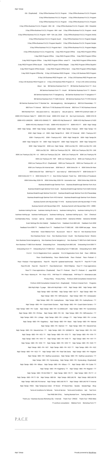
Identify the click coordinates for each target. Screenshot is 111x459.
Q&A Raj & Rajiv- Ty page (37, 287)
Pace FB (46, 262)
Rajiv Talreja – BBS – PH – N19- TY (59, 343)
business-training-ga (23, 214)
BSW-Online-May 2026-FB (34, 180)
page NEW (92, 270)
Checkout (92, 214)
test (86, 390)
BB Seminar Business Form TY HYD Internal (81, 99)
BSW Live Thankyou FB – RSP (46, 159)
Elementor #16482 (75, 219)
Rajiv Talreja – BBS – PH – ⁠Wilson (31, 364)
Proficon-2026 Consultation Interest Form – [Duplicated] (49, 283)
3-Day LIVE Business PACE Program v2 (32, 82)
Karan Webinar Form (48, 232)
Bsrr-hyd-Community (77, 116)
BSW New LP (60, 167)
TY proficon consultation (60, 403)
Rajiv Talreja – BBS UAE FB (67, 377)
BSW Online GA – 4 (73, 167)
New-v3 (77, 232)
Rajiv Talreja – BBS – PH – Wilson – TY (57, 364)
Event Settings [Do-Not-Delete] (37, 223)
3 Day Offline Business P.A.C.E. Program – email (79, 30)
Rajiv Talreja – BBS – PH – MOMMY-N (61, 330)
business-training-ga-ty (40, 214)
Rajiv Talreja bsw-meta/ (44, 386)
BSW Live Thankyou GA (67, 163)
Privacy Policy (49, 279)
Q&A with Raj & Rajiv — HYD (57, 287)
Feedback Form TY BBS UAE (63, 227)
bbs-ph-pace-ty (67, 112)
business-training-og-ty (74, 214)
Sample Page (86, 386)
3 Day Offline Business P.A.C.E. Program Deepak (79, 39)
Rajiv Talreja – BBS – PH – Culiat (27, 309)
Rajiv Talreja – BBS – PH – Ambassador (83, 296)
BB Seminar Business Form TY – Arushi (53, 90)
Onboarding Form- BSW (88, 249)
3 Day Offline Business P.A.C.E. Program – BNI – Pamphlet (76, 26)
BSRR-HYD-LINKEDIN (25, 120)
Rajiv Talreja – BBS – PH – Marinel (84, 321)
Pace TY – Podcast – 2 (79, 270)
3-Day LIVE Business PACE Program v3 (60, 82)
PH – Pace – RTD (45, 274)
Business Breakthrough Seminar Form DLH (41, 193)
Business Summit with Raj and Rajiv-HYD (46, 206)
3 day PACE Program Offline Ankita (84, 60)
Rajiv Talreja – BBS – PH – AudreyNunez (50, 300)
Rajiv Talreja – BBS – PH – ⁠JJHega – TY (58, 317)
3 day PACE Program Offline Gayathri (83, 64)
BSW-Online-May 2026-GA (87, 180)
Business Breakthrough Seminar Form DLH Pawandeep (77, 193)
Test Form (92, 390)
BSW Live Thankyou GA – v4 (86, 163)
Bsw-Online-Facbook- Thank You (64, 176)
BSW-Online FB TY (74, 172)
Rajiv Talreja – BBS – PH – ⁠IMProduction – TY (81, 313)
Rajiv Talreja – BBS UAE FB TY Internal (83, 381)
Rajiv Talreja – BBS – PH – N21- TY (62, 347)
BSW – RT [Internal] (72, 133)
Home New (35, 232)
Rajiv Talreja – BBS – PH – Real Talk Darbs (57, 351)
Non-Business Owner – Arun (40, 236)
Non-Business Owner (89, 232)
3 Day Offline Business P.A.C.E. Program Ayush (45, 39)
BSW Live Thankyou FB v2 (67, 159)
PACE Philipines (69, 266)
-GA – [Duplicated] (30, 13)
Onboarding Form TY (24, 249)
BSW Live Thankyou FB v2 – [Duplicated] (42, 163)
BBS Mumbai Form (28, 112)
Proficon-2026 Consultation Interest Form (81, 279)
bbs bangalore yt (70, 103)
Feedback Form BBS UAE (71, 223)
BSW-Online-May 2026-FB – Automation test (60, 180)
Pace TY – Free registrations (86, 266)
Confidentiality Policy (22, 219)
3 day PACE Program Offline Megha (84, 69)
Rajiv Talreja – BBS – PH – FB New (30, 313)
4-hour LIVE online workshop (86, 82)
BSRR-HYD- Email (44, 116)
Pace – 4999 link (90, 253)
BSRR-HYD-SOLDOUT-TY (60, 124)
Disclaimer (49, 219)
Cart (86, 214)
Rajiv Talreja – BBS (75, 287)
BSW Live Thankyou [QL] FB (60, 150)
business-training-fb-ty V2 (87, 210)
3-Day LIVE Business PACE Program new (82, 77)
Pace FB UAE (25, 266)
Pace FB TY (79, 262)
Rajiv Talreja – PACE (27, 386)
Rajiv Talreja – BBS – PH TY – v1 (85, 373)
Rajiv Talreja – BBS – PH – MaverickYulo (82, 326)
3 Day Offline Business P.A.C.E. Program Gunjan (79, 43)
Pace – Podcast (76, 257)
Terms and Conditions (75, 390)
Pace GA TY (44, 266)
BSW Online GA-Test (37, 172)
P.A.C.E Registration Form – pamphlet (46, 253)
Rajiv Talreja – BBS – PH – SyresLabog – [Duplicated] (78, 360)
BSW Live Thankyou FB (70, 154)
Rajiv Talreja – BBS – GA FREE (47, 292)
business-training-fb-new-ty (48, 210)
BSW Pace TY (50, 172)
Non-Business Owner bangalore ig (28, 240)
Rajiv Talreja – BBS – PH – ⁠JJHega (32, 317)
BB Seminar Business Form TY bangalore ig (49, 94)
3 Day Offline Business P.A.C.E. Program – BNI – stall (44, 30)
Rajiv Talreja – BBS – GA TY (69, 292)
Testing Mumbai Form (71, 394)
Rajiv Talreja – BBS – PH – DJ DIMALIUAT (54, 309)
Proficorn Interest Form (79, 283)
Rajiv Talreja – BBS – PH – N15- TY (34, 339)
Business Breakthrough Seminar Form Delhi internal (78, 189)
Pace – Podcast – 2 (89, 257)
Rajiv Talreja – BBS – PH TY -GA (28, 377)
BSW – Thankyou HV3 (53, 137)
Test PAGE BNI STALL (54, 394)
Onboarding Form (49, 244)
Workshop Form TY (89, 403)
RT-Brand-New (67, 386)
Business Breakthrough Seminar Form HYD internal (45, 197)
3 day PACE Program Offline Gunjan (32, 69)
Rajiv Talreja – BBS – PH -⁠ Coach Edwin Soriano (42, 304)
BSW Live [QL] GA (42, 150)
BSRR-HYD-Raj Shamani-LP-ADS (85, 120)
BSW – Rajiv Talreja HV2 (70, 142)
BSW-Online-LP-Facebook (87, 176)
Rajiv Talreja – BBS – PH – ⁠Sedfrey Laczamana (43, 356)
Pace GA (35, 266)
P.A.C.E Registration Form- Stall (72, 253)
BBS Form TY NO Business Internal (84, 107)
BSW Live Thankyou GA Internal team (41, 167)
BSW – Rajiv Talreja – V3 (88, 129)
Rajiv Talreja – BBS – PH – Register (84, 351)
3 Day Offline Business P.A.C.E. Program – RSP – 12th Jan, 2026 (40, 35)
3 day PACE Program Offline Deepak (56, 64)
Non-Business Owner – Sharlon (85, 236)
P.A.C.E (29, 253)
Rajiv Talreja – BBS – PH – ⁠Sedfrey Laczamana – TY (78, 356)
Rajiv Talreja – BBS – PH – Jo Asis (85, 317)
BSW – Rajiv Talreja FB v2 (55, 133)
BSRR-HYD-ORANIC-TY (43, 120)
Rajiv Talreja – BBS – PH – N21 (38, 347)
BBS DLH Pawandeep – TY (87, 103)
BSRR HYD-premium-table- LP (85, 112)
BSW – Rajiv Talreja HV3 (88, 142)
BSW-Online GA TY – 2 (26, 176)
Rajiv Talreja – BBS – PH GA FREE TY (39, 373)
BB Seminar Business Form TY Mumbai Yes (34, 103)
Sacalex (77, 386)
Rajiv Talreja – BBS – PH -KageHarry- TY (54, 369)
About (39, 86)
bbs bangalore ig (56, 103)
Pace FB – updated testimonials (62, 262)
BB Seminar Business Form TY (58, 86)
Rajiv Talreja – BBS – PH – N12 (86, 330)
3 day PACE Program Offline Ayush (30, 64)
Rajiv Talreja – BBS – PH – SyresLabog (45, 360)
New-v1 (69, 232)
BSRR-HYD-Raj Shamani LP (62, 120)
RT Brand (57, 386)
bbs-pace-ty (56, 112)
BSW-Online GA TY (89, 172)
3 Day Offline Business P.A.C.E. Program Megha (79, 47)
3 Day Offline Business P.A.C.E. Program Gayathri (44, 43)
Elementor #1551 (61, 219)
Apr (45, 86)
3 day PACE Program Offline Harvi (58, 69)
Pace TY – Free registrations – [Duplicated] (40, 270)
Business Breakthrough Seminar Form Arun (81, 184)
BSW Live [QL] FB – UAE (87, 146)
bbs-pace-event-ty (43, 112)
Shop (94, 386)
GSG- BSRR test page (82, 227)
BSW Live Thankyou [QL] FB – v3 (27, 154)
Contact (34, 219)
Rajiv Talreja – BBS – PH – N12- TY (34, 334)
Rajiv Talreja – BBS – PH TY (63, 373)
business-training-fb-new (27, 210)
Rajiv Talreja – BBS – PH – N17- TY (84, 339)
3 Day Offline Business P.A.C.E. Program (53, 13)
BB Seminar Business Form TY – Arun (83, 86)
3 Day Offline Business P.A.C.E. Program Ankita (80, 35)
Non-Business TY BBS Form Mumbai (28, 244)
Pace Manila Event (56, 266)
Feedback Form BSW (89, 223)
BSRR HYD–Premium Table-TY (25, 116)
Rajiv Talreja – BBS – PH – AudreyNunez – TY (81, 300)
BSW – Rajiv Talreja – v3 (36, 133)
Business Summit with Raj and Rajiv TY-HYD (49, 202)
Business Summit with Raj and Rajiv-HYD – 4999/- (79, 206)
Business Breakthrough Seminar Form (52, 184)
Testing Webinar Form (88, 394)
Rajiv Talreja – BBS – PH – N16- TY (59, 339)
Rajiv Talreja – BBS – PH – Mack (61, 321)
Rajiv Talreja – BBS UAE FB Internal (33, 381)
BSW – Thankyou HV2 (36, 137)
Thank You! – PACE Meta (87, 399)
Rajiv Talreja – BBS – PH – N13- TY (59, 334)
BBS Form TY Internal (33, 107)
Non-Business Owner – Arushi (62, 236)
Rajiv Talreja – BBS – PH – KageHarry (35, 321)
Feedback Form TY (45, 227)
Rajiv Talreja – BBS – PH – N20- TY (84, 343)
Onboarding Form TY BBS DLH (44, 249)
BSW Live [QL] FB (71, 146)
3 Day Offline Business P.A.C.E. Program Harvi (46, 47)
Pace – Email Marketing (44, 257)
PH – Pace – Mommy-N (29, 274)
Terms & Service (59, 390)
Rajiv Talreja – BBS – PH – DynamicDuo (83, 309)
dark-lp (41, 219)
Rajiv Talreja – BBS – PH (88, 292)
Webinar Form (76, 403)
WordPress (92, 452)
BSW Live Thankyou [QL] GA (50, 154)
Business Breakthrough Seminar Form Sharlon (80, 197)
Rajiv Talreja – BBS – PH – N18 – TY (33, 343)
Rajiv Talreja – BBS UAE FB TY (57, 381)
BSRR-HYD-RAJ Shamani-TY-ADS (37, 124)
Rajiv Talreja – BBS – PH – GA (54, 313)
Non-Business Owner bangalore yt (53, 240)
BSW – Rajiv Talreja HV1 (51, 142)
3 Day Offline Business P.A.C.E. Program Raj (39, 52)
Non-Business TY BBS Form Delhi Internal (81, 240)
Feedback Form (55, 223)
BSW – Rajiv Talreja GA (71, 137)
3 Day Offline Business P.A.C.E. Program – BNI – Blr (37, 26)
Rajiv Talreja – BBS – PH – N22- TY (29, 351)
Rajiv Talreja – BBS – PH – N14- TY (84, 334)
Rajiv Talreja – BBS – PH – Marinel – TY (54, 326)
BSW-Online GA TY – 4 (43, 176)
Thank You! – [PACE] (70, 399)
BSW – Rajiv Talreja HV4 (37, 146)
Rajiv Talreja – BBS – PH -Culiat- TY (84, 364)
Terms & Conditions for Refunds (41, 390)
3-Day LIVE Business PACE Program (57, 73)
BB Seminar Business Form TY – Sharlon (82, 90)
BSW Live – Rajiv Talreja (55, 146)
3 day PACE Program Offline (65, 52)
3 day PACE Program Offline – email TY (56, 60)
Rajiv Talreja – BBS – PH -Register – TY (83, 369)
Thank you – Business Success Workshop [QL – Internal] (42, 399)
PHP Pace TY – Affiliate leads (62, 274)
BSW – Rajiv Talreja (89, 124)
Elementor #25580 (89, 219)
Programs (92, 283)
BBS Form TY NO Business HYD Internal (56, 107)
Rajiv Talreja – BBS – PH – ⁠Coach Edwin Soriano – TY (78, 304)
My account (61, 232)
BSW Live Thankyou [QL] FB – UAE (84, 150)
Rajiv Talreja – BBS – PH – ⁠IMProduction (54, 296)
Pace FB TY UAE (90, 262)
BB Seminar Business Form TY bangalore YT (81, 94)
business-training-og (57, 214)
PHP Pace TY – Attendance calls (85, 274)
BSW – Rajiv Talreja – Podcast (68, 129)
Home (94, 227)
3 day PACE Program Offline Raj (32, 73)
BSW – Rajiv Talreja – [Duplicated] (44, 129)
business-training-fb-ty (68, 210)
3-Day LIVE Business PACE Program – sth (52, 77)
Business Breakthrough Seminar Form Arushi (43, 189)
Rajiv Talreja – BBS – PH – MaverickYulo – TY (31, 330)
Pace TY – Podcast (63, 270)
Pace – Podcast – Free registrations (30, 262)
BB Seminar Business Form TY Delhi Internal (49, 99)
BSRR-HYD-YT (76, 124)
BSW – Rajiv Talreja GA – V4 (32, 142)
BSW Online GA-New (89, 167)
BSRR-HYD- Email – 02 (60, 116)
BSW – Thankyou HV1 (88, 133)
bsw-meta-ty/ (61, 172)
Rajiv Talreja (19, 9)
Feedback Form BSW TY (28, 227)
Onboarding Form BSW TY (87, 244)
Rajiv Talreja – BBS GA (48, 377)
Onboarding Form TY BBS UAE (67, 249)
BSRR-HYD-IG (91, 116)
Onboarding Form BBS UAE (66, 244)
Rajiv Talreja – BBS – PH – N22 (86, 347)
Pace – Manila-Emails (61, 257)
